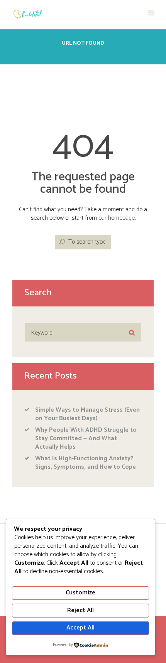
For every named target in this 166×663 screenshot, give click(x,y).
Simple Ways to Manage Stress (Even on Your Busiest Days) (87, 414)
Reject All (80, 610)
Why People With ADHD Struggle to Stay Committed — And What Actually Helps (86, 438)
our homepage (116, 218)
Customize (80, 592)
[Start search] (61, 242)
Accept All (80, 628)
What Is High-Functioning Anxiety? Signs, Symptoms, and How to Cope (85, 462)
